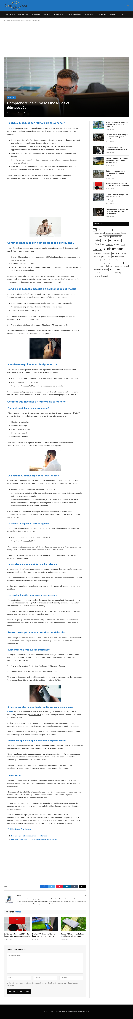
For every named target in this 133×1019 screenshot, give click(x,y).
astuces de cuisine (99, 233)
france (116, 244)
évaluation (105, 276)
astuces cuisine (118, 230)
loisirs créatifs (106, 257)
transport (110, 272)
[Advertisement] (66, 39)
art (95, 230)
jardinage (124, 253)
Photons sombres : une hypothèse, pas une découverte (117, 148)
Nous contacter (72, 1011)
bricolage (98, 236)
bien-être (124, 233)
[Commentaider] (15, 5)
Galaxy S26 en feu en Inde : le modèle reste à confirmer (73, 935)
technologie (115, 269)
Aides (112, 14)
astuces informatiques (113, 233)
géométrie (97, 253)
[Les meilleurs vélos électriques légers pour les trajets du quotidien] (98, 137)
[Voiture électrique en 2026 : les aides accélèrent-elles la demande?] (98, 125)
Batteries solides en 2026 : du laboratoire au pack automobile (17, 935)
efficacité (109, 244)
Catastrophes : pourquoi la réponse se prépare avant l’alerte (115, 173)
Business (36, 14)
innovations (115, 253)
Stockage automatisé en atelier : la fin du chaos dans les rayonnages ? (117, 211)
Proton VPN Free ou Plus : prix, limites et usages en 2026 (44, 935)
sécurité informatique (121, 266)
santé (95, 266)
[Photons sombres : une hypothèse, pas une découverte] (98, 150)
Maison (47, 14)
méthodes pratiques (114, 260)
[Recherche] (128, 5)
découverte (117, 240)
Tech (120, 14)
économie (97, 276)
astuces (109, 230)
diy (110, 240)
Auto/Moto (90, 14)
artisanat (101, 230)
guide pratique (114, 249)
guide (123, 244)
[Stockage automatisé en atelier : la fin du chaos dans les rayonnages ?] (98, 212)
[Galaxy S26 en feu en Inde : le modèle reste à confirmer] (73, 924)
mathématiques (118, 257)
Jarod (19, 895)
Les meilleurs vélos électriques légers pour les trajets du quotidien (117, 137)
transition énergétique (100, 272)
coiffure (106, 236)
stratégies (102, 266)
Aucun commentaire (15, 113)
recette (120, 263)
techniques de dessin (101, 269)
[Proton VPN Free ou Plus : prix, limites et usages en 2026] (45, 924)
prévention (112, 263)
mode (104, 260)
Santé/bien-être (73, 14)
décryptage (99, 244)
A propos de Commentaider (58, 1011)
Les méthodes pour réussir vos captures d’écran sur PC (34, 839)
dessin (104, 240)
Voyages (103, 14)
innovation (106, 253)
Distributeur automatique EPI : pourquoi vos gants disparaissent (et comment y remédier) (117, 198)
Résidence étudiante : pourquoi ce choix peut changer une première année (117, 160)
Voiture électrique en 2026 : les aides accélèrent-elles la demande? (117, 124)
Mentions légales (83, 1011)
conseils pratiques (116, 236)
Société (57, 14)
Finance (9, 14)
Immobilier (23, 14)
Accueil (6, 20)
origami (105, 263)
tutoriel (117, 273)
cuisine (97, 240)
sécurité (109, 266)
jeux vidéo (97, 257)
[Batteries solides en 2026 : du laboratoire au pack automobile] (17, 924)
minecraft (97, 260)
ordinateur (97, 263)
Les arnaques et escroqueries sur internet (29, 836)
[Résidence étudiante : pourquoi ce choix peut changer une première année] (98, 161)
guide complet (97, 249)
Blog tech (11, 97)
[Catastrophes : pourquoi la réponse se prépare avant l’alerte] (98, 174)
